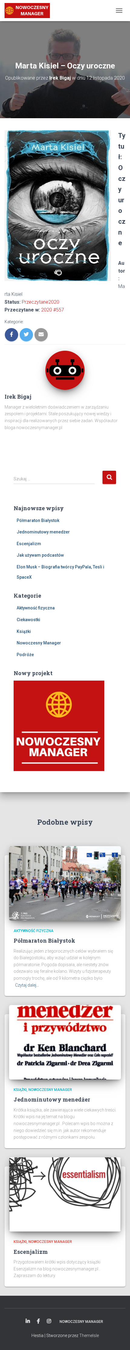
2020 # (52, 310)
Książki (24, 631)
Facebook (38, 1321)
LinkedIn (28, 1321)
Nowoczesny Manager (39, 642)
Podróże (25, 654)
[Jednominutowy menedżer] (65, 1041)
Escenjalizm (29, 543)
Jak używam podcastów (40, 555)
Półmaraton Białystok (38, 520)
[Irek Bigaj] (29, 10)
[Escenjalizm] (65, 1194)
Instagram (49, 1321)
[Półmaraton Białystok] (65, 883)
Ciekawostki (28, 619)
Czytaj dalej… (27, 985)
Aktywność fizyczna (36, 607)
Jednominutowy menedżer (43, 532)
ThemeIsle (89, 1335)
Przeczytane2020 (40, 302)
